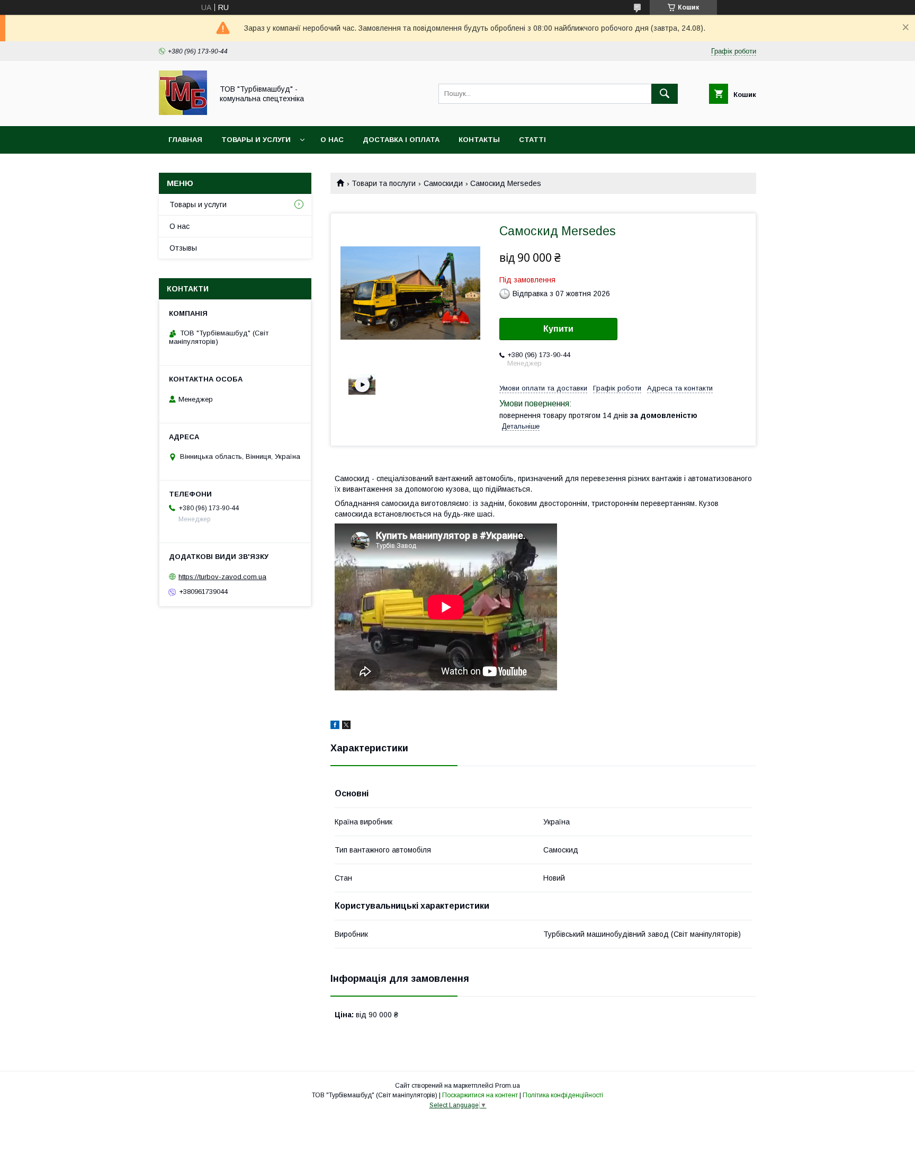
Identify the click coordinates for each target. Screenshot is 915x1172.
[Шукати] (664, 94)
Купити (558, 328)
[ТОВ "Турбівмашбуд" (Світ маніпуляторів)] (183, 112)
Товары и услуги (256, 140)
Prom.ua (507, 1085)
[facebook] (334, 726)
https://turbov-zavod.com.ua (222, 577)
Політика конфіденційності (563, 1095)
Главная (185, 140)
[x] (346, 726)
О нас (332, 140)
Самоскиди (443, 183)
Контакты (479, 140)
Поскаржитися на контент (480, 1095)
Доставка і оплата (401, 140)
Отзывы (183, 248)
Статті (532, 140)
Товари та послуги (384, 183)
